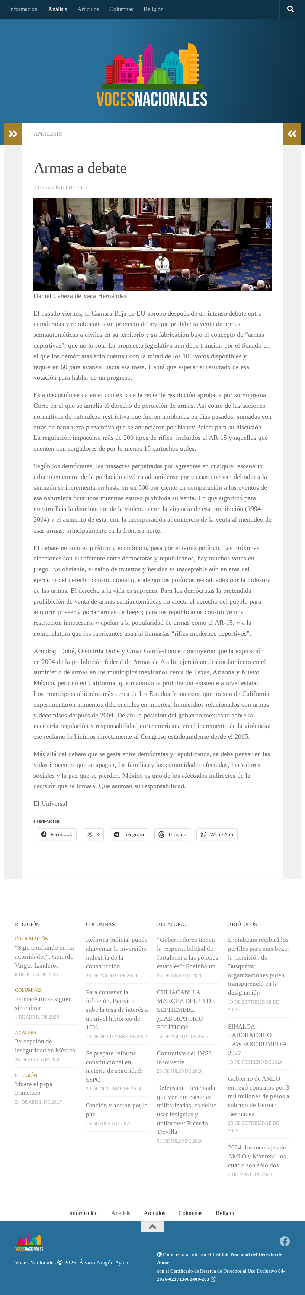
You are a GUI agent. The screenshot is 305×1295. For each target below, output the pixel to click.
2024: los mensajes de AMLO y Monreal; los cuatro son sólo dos (257, 1156)
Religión (154, 9)
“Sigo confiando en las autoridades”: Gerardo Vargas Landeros (45, 956)
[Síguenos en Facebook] (285, 1241)
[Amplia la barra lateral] (13, 134)
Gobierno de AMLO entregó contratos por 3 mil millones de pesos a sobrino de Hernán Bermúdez (258, 1096)
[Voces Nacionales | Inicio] (152, 70)
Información (23, 9)
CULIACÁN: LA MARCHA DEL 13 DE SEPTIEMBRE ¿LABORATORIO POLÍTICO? (186, 1010)
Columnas (121, 9)
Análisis (57, 9)
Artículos (88, 9)
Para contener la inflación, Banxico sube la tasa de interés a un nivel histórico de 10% (117, 1010)
